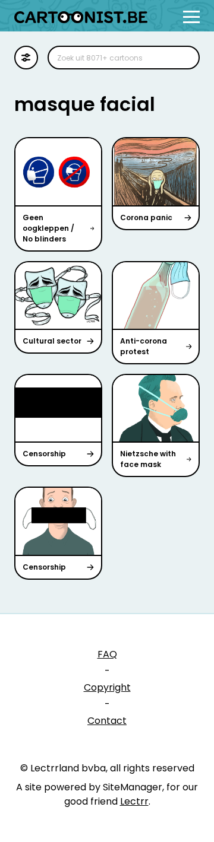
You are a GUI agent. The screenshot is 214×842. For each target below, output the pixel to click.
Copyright (107, 687)
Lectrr (134, 801)
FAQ (107, 654)
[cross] (183, 57)
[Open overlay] (191, 17)
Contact (107, 720)
